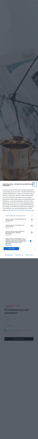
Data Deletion (9, 255)
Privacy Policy (29, 255)
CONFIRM (11, 248)
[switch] (31, 219)
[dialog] (19, 219)
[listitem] (19, 216)
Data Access (19, 255)
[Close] (34, 184)
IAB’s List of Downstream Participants (21, 210)
